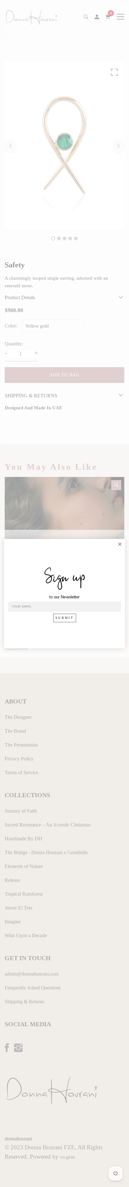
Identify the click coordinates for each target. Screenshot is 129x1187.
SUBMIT (64, 617)
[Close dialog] (119, 544)
